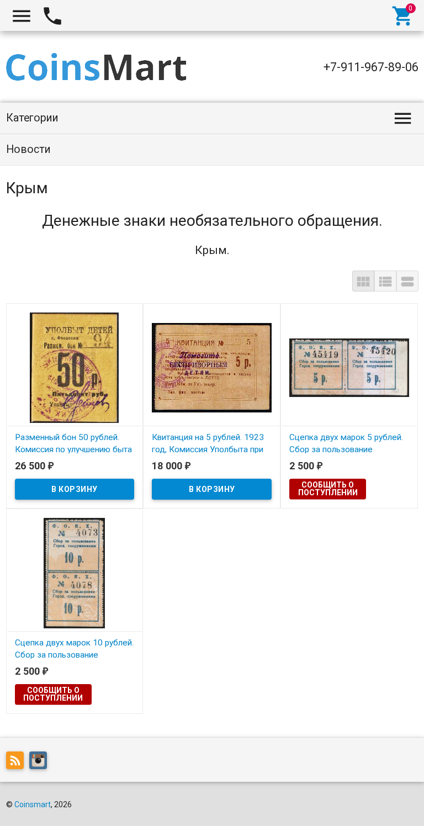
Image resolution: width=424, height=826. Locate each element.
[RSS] (17, 762)
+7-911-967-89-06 (371, 67)
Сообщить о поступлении (328, 488)
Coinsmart (32, 804)
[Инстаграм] (40, 762)
